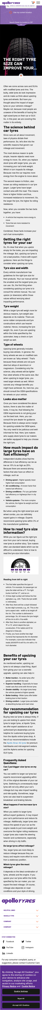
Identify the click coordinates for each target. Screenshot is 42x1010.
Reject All (21, 998)
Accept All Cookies (21, 1005)
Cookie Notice (28, 986)
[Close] (39, 968)
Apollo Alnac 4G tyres (16, 742)
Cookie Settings (21, 991)
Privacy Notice (9, 986)
